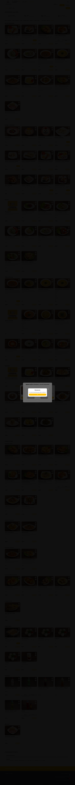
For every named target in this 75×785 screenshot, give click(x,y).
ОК (37, 394)
